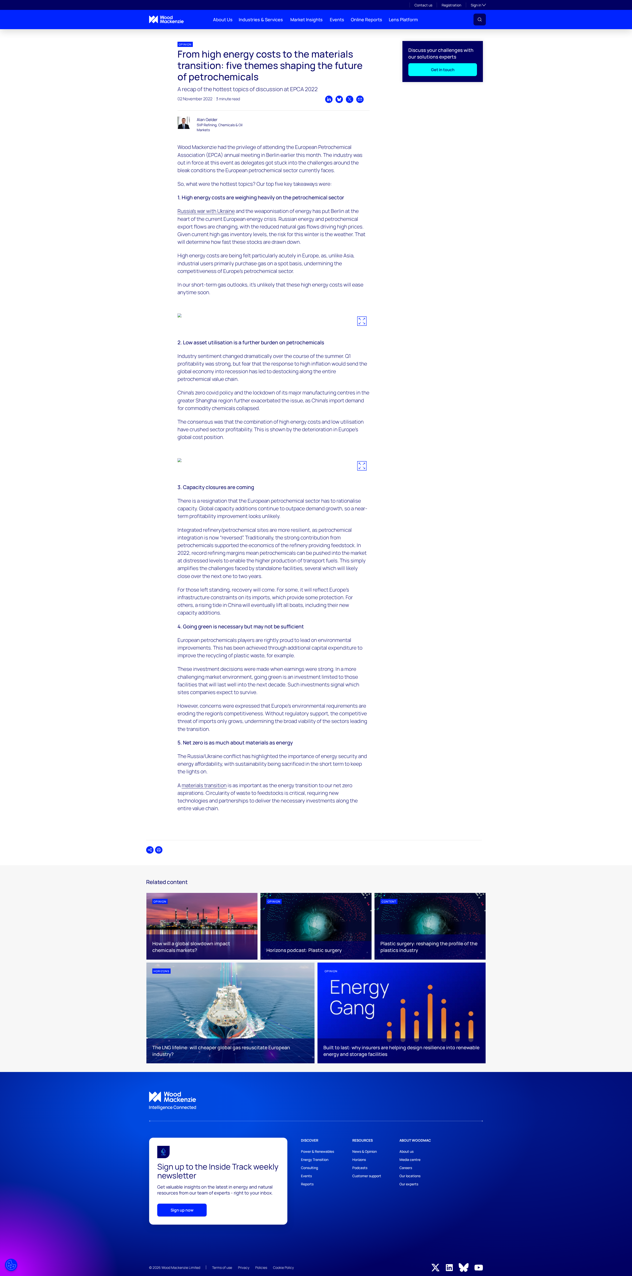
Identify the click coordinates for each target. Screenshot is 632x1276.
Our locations (409, 1175)
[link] (316, 1101)
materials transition (204, 785)
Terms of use (222, 1267)
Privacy (243, 1267)
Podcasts (359, 1167)
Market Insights (306, 19)
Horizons (359, 1159)
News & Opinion (364, 1151)
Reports (307, 1184)
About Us (223, 19)
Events (337, 19)
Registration (451, 5)
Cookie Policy (283, 1267)
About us (406, 1151)
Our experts (408, 1184)
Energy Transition (314, 1159)
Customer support (366, 1175)
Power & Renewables (317, 1151)
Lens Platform (403, 19)
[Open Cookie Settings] (11, 1265)
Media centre (409, 1159)
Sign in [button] (478, 4)
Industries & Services (261, 19)
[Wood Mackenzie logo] (166, 19)
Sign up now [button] (182, 1210)
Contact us (423, 5)
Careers (405, 1167)
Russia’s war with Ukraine (206, 210)
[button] (480, 19)
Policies (261, 1267)
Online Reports (366, 19)
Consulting (309, 1167)
